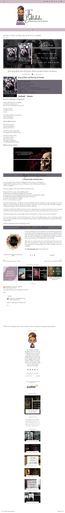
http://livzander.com (32, 249)
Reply (4, 292)
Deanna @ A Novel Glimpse (14, 286)
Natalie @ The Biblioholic (18, 298)
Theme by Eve (60, 511)
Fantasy (14, 254)
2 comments (52, 255)
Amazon (30, 96)
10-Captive (6, 254)
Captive (10, 254)
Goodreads (21, 96)
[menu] (3, 1)
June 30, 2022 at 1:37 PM (15, 299)
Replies (9, 296)
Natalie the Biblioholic (9, 511)
